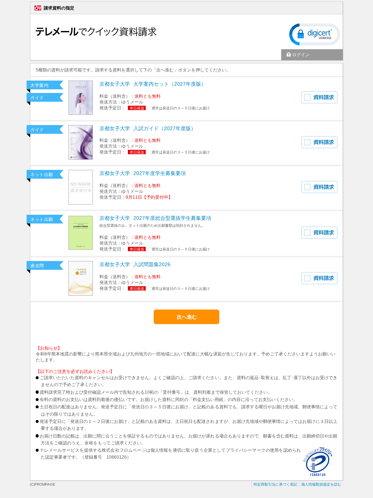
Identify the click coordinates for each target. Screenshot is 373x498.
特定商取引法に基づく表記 (275, 484)
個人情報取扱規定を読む (321, 484)
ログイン (301, 54)
